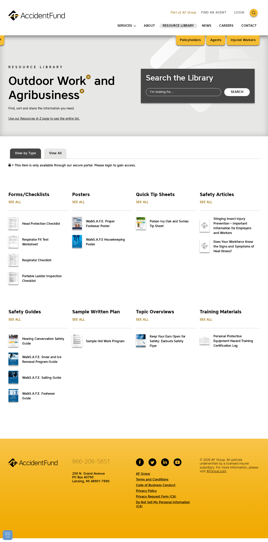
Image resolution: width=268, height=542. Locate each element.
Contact (248, 26)
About (149, 26)
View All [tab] (55, 153)
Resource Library (178, 26)
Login (239, 12)
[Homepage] (38, 17)
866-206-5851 (91, 462)
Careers (226, 26)
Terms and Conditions (152, 479)
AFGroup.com (216, 471)
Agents (215, 40)
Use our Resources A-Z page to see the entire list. (44, 118)
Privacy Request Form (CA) (156, 496)
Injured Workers (243, 40)
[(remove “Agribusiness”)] (82, 96)
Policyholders (190, 40)
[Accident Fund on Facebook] (140, 462)
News (206, 26)
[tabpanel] (134, 293)
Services (124, 26)
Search (237, 92)
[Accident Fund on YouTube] (177, 462)
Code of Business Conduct (155, 485)
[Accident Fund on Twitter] (152, 462)
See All (14, 202)
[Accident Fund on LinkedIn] (165, 462)
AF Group (143, 474)
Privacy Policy (146, 491)
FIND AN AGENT (213, 12)
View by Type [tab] (25, 153)
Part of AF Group (183, 12)
